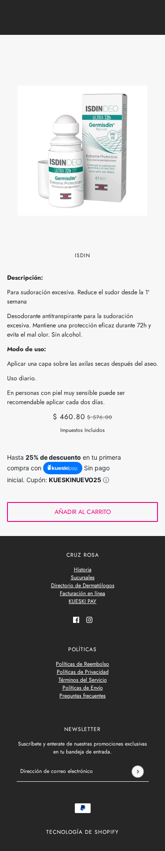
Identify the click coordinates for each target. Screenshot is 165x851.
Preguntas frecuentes (82, 696)
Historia (83, 570)
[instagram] (89, 619)
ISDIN (82, 255)
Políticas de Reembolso (82, 664)
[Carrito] (153, 50)
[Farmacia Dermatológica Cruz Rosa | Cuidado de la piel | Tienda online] (82, 49)
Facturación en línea (82, 593)
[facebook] (76, 619)
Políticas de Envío (82, 688)
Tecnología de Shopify (82, 832)
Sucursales (83, 577)
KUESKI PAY (82, 601)
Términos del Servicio (83, 680)
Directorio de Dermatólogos (82, 585)
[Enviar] (137, 771)
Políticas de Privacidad (83, 672)
